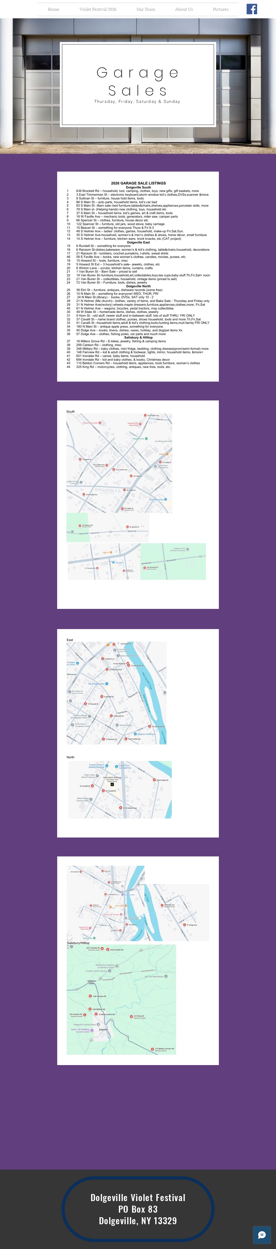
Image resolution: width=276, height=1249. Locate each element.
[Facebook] (252, 9)
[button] (97, 9)
